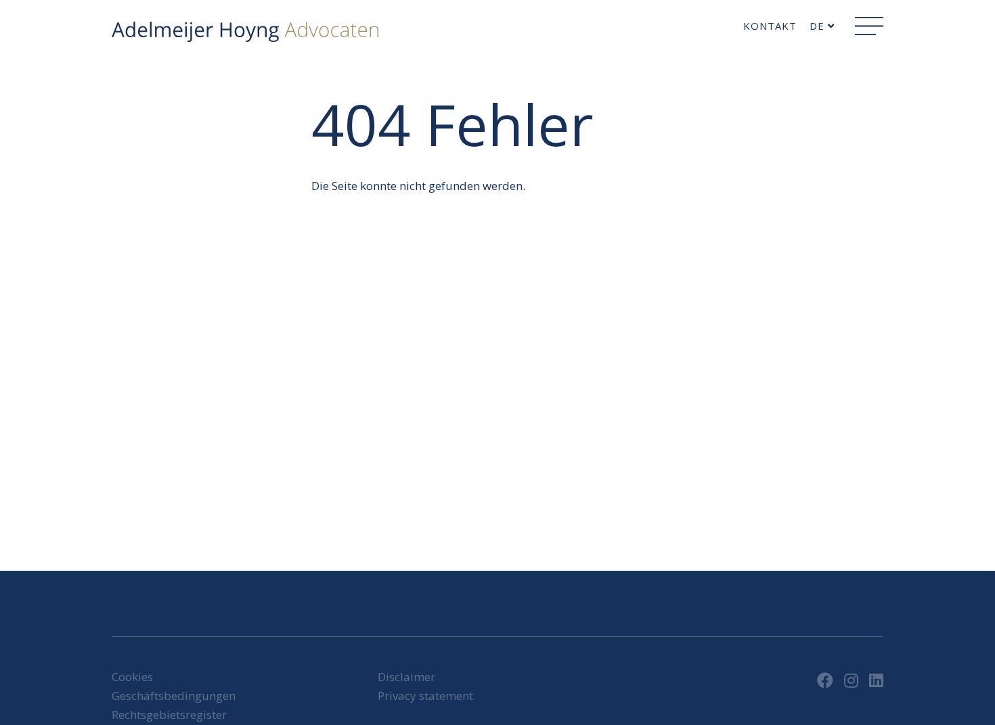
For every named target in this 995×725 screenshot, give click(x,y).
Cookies (132, 676)
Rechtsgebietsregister (169, 714)
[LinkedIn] (876, 680)
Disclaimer (406, 676)
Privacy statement (425, 695)
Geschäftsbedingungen (174, 695)
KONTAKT (770, 25)
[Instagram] (851, 680)
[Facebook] (825, 680)
